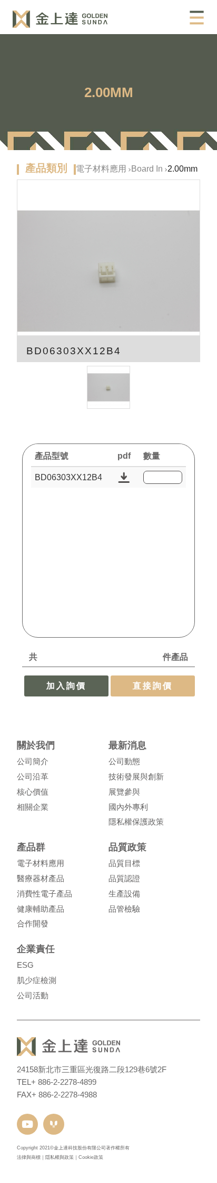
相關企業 (32, 806)
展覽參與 (124, 791)
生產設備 (124, 893)
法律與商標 (29, 1157)
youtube (27, 1124)
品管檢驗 (124, 908)
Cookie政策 (90, 1157)
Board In (147, 168)
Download (124, 477)
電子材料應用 (101, 168)
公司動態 (124, 761)
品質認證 (124, 878)
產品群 (31, 847)
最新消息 (127, 745)
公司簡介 (32, 761)
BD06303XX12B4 (68, 477)
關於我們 (36, 745)
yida (53, 1124)
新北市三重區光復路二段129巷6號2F (102, 1069)
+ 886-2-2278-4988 (64, 1094)
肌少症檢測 (36, 980)
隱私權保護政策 (136, 821)
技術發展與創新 (136, 776)
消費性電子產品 (44, 893)
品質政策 (127, 847)
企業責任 (36, 949)
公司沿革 (32, 776)
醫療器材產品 (40, 878)
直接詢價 (153, 685)
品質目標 (124, 863)
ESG (25, 964)
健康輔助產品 (40, 908)
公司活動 (32, 995)
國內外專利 (128, 806)
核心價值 (32, 791)
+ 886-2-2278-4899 (63, 1082)
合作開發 (32, 923)
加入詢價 (66, 685)
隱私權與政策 (59, 1157)
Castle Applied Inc (60, 19)
